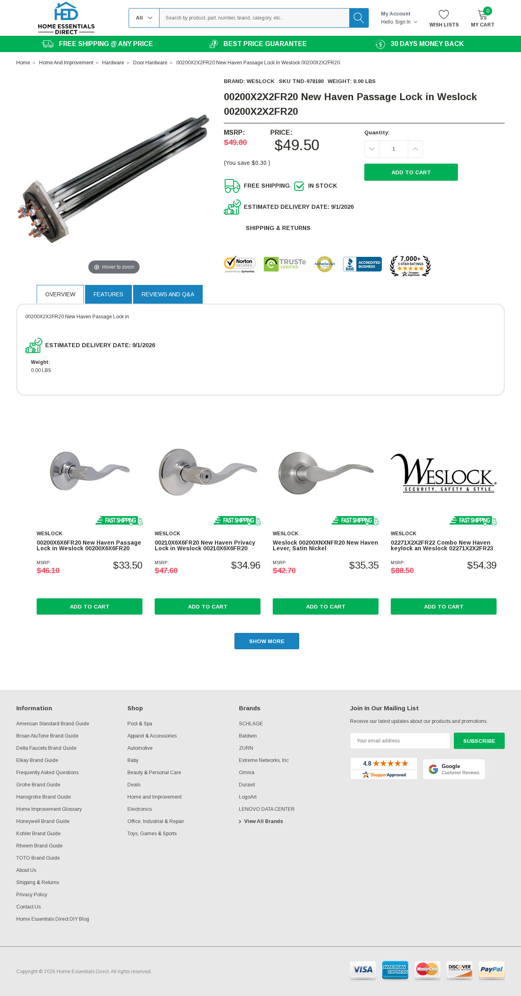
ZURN (246, 748)
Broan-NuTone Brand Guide (47, 736)
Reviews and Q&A (168, 294)
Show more (267, 641)
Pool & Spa (139, 724)
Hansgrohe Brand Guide (43, 797)
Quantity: (377, 132)
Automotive (140, 748)
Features (108, 294)
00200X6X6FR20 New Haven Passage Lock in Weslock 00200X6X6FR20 (89, 545)
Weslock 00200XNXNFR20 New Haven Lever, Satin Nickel (325, 545)
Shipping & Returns (278, 228)
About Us (26, 870)
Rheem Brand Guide (39, 846)
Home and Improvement (154, 797)
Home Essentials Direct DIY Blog (52, 919)
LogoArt (247, 797)
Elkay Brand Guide (37, 760)
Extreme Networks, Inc (264, 760)
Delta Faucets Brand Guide (46, 748)
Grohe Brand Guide (38, 785)
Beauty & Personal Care (154, 772)
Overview (60, 294)
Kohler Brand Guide (38, 833)
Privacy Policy (31, 894)
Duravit (247, 785)
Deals (133, 785)
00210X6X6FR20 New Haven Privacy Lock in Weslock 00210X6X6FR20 (205, 545)
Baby (132, 760)
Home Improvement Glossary (49, 809)
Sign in (403, 22)
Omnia (246, 772)
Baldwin (248, 736)
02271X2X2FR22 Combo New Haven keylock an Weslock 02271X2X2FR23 (442, 545)
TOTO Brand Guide (38, 858)
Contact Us (28, 907)
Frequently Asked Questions (47, 772)
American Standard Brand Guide (52, 724)
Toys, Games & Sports (152, 833)
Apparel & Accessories (152, 736)
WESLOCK (261, 81)
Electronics (139, 809)
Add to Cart (89, 607)
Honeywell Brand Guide (43, 821)
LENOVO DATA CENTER (267, 809)
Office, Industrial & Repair (155, 821)
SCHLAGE (251, 724)
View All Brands (263, 821)
